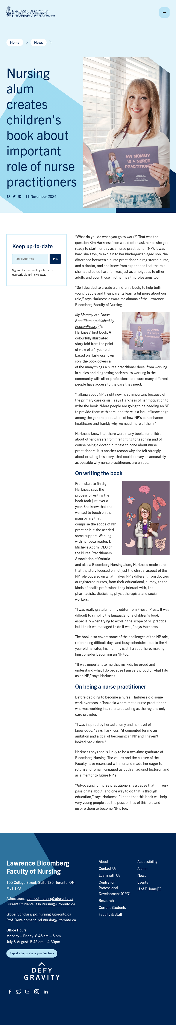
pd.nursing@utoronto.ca (52, 914)
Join (55, 259)
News (38, 42)
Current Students (112, 907)
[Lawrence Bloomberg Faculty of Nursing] (30, 12)
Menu (164, 12)
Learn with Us (109, 875)
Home (15, 42)
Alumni (142, 868)
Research (106, 901)
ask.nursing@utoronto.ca (55, 904)
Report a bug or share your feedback (32, 953)
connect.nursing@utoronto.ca (50, 898)
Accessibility (147, 862)
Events (142, 882)
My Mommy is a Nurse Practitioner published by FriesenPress (94, 320)
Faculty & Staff (110, 914)
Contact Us (108, 868)
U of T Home (147, 889)
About (103, 862)
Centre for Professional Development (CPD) (114, 888)
